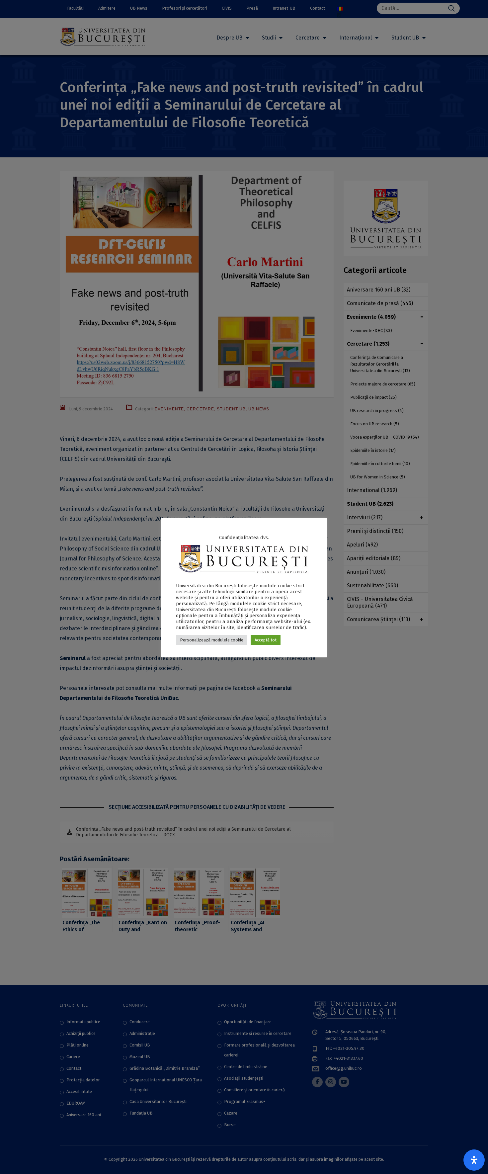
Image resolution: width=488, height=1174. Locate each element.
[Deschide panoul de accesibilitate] (474, 1160)
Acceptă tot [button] (266, 639)
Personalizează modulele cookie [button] (211, 639)
